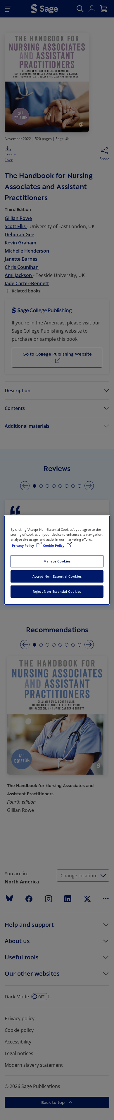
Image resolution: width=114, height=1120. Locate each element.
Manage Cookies (57, 561)
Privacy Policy (23, 545)
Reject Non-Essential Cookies (57, 591)
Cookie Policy (54, 545)
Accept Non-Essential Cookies (57, 576)
